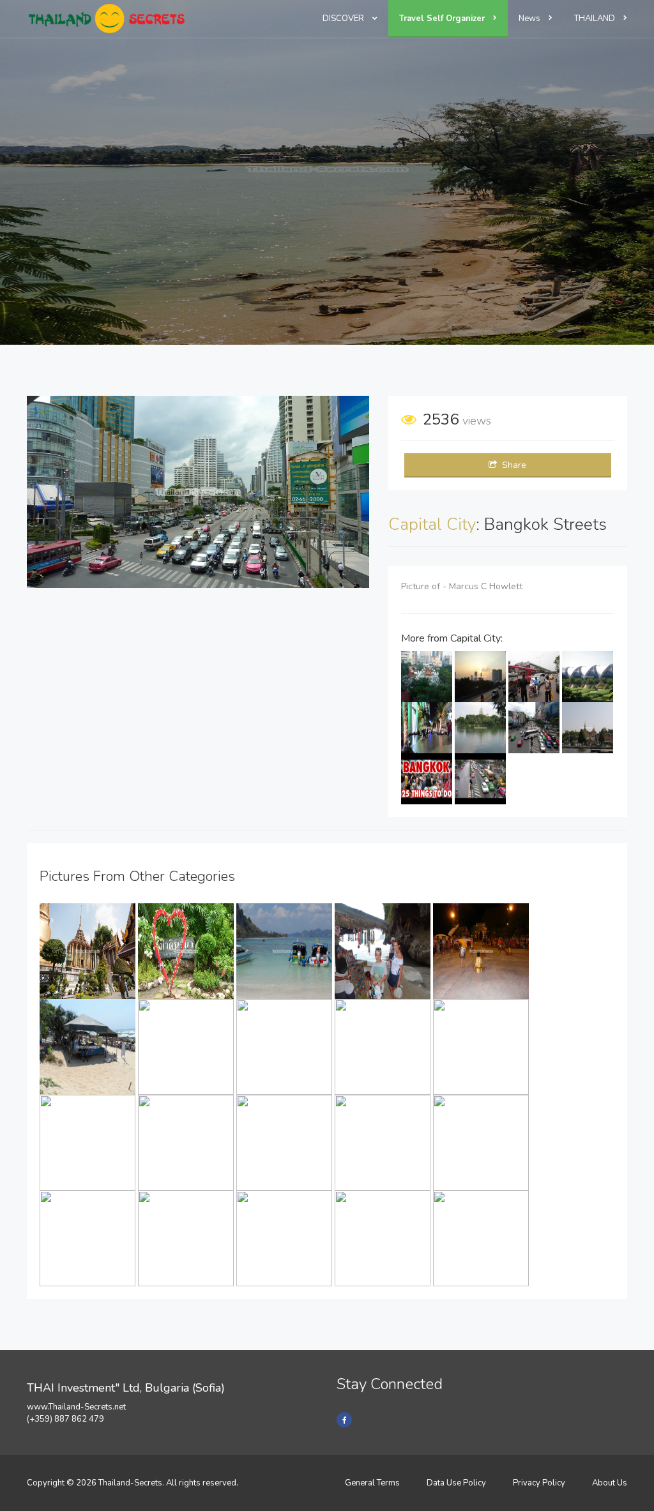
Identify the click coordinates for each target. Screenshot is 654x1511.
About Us (609, 1483)
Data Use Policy (456, 1483)
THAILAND (595, 18)
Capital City (432, 524)
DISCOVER (344, 18)
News (530, 18)
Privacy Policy (539, 1483)
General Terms (372, 1483)
